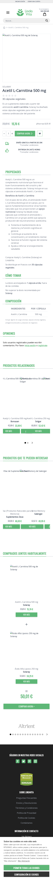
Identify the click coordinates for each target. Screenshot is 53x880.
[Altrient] (26, 726)
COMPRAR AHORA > (26, 706)
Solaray (6, 86)
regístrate (42, 345)
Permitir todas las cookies (26, 868)
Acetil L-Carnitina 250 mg (38, 418)
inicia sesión (30, 345)
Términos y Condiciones (26, 808)
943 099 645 (45, 11)
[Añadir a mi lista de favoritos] (40, 133)
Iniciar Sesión (20, 1)
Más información (24, 861)
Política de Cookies (26, 818)
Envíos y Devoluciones (26, 803)
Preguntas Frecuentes (26, 798)
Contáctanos (26, 823)
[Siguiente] (33, 443)
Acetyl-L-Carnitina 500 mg (15, 418)
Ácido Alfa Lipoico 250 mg (26, 668)
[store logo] (24, 12)
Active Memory (38, 511)
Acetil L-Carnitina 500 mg (26, 602)
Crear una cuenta (34, 1)
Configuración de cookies (26, 874)
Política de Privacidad (26, 813)
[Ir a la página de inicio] (4, 27)
